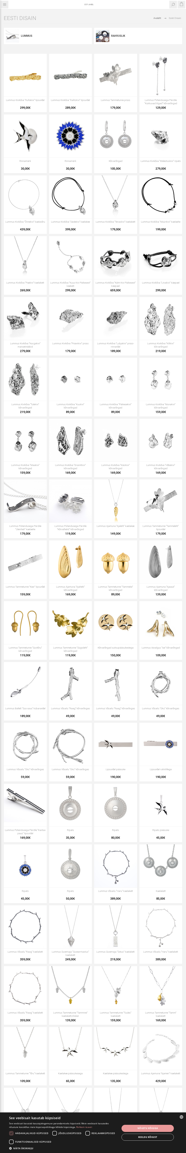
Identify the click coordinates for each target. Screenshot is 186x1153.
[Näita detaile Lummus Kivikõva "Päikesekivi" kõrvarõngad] (115, 379)
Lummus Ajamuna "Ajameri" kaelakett (160, 1073)
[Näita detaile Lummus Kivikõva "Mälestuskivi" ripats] (160, 135)
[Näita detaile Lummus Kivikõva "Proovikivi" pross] (70, 318)
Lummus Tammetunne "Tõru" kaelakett (25, 1073)
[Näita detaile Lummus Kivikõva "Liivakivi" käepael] (160, 257)
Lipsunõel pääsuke (115, 769)
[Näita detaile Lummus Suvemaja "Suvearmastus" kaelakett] (70, 926)
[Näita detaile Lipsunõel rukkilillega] (160, 744)
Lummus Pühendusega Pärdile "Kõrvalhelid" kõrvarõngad (70, 528)
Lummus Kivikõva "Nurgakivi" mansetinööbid (25, 345)
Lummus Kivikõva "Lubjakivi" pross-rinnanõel (115, 345)
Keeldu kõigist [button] (147, 1137)
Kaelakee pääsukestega (115, 1073)
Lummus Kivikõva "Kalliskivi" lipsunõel (70, 100)
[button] (63, 1148)
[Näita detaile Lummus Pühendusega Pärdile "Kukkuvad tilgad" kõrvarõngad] (160, 75)
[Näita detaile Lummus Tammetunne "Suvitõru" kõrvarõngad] (25, 622)
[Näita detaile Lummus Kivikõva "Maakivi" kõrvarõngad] (25, 440)
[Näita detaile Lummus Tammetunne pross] (115, 75)
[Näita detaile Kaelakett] (160, 865)
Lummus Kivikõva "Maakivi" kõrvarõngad (25, 467)
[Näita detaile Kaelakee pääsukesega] (70, 1048)
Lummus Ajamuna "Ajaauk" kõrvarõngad (161, 588)
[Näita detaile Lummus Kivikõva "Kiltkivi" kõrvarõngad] (160, 318)
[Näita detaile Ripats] (70, 805)
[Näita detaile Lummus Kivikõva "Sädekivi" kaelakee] (70, 196)
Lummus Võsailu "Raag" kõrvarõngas (70, 708)
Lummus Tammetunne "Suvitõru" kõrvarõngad (25, 649)
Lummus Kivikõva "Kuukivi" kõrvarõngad (70, 406)
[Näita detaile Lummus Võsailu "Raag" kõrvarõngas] (70, 683)
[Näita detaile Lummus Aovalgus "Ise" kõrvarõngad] (160, 622)
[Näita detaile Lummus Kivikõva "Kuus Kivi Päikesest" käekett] (70, 257)
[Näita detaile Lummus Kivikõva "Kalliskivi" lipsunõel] (70, 75)
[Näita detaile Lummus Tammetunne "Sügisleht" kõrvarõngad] (70, 622)
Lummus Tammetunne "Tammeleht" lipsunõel (161, 528)
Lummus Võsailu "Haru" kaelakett (115, 891)
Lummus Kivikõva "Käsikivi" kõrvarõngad (115, 467)
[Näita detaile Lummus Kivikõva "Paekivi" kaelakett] (25, 257)
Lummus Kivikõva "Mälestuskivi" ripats (161, 161)
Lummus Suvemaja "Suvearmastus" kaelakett (70, 953)
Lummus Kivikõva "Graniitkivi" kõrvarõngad (70, 467)
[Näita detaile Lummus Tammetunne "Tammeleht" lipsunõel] (160, 500)
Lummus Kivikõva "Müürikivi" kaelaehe (160, 221)
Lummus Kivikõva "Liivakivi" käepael (160, 282)
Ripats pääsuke (160, 830)
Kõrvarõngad (115, 161)
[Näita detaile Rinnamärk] (25, 135)
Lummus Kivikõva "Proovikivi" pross (70, 343)
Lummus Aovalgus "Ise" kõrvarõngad (161, 647)
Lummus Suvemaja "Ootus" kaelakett (115, 951)
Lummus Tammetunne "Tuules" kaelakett (115, 1014)
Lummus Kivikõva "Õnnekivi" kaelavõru (25, 221)
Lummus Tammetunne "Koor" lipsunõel (25, 586)
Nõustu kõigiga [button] (148, 1128)
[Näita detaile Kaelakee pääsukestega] (115, 1048)
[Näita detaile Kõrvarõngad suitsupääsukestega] (115, 622)
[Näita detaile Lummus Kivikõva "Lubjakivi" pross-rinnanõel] (115, 318)
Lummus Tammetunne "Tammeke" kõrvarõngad (115, 588)
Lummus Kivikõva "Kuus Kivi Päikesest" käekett (70, 284)
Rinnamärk (25, 161)
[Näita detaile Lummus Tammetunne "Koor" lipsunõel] (25, 561)
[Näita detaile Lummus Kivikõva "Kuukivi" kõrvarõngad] (70, 379)
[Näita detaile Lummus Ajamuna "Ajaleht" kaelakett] (160, 1109)
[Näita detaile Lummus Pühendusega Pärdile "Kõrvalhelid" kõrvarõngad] (70, 500)
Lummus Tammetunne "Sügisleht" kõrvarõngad (70, 649)
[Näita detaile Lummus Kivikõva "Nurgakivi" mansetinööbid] (25, 318)
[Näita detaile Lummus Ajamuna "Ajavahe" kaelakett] (25, 1109)
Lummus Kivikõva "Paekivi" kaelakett (25, 282)
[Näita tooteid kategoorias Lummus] (12, 36)
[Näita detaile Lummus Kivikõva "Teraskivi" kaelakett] (115, 196)
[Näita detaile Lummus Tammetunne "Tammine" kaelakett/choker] (70, 987)
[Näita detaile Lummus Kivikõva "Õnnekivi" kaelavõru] (25, 196)
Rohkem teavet (84, 1127)
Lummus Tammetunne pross (115, 100)
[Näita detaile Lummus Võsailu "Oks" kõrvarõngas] (160, 683)
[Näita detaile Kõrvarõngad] (115, 135)
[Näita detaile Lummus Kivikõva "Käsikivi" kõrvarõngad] (115, 440)
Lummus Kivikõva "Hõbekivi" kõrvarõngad (160, 467)
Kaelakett (161, 891)
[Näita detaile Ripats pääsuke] (160, 805)
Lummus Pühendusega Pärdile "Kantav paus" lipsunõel (25, 832)
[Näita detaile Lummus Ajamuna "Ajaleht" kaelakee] (115, 500)
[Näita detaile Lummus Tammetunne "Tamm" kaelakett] (160, 987)
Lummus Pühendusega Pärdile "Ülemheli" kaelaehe (25, 528)
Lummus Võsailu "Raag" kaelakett (25, 951)
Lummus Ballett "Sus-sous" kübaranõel (25, 708)
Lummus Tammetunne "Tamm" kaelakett (160, 1014)
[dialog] (93, 1132)
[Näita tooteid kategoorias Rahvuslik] (102, 36)
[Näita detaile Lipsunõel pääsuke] (115, 744)
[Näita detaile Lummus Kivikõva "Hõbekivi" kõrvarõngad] (160, 440)
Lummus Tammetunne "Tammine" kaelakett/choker (70, 1014)
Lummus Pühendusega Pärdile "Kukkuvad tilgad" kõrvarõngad (160, 102)
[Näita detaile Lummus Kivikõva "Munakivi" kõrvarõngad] (160, 379)
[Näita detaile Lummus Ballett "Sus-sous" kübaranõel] (25, 683)
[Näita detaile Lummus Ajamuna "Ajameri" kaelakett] (160, 1048)
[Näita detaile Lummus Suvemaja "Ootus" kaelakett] (115, 926)
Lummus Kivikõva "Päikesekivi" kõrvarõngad (116, 406)
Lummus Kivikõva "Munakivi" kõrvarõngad (160, 406)
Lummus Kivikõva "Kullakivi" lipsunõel (25, 100)
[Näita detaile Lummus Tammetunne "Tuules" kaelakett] (115, 987)
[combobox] (181, 1117)
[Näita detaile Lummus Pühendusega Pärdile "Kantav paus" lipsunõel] (25, 805)
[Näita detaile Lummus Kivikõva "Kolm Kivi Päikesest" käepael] (115, 257)
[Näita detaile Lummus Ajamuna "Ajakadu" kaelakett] (70, 1109)
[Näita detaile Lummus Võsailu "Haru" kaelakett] (115, 865)
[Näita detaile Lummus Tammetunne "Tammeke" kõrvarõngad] (115, 561)
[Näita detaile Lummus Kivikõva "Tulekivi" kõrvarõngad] (25, 379)
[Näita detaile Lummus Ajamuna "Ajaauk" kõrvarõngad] (160, 561)
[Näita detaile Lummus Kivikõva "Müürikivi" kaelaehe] (160, 196)
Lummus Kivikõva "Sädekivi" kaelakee (70, 221)
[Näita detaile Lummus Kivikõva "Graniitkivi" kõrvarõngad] (70, 440)
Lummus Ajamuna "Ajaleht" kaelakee (115, 526)
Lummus (26, 35)
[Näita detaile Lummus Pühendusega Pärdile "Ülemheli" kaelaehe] (25, 500)
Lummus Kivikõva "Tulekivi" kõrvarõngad (25, 406)
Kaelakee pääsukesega (70, 1073)
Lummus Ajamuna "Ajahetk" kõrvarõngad (70, 588)
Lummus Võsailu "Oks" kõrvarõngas (160, 708)
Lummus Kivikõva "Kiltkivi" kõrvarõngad (160, 345)
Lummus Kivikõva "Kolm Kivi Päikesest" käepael (116, 284)
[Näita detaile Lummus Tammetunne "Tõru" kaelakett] (25, 1048)
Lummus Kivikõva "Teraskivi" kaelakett (115, 221)
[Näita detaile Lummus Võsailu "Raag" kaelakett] (25, 926)
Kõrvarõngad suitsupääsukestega (116, 647)
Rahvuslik (118, 35)
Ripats (70, 830)
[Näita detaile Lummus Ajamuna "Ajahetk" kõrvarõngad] (70, 561)
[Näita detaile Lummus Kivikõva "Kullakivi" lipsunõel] (25, 75)
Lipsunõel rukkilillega (161, 769)
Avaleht (157, 18)
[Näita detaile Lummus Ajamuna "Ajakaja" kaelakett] (115, 1109)
